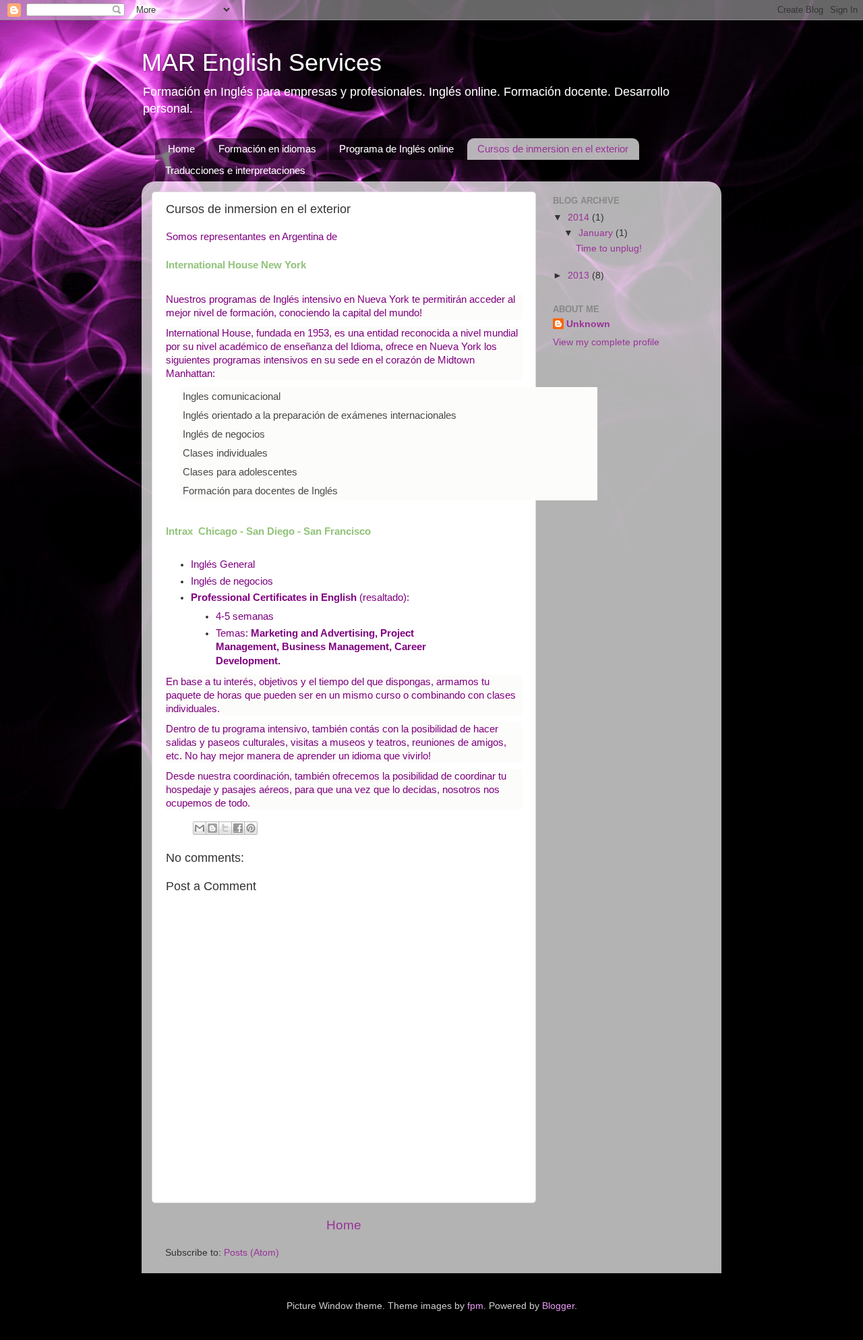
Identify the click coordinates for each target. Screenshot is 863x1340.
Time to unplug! (609, 248)
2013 (580, 275)
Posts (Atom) (251, 1253)
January (597, 233)
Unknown (588, 324)
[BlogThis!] (212, 828)
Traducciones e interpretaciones (235, 170)
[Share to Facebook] (238, 828)
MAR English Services (262, 62)
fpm (475, 1306)
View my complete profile (606, 342)
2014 (580, 217)
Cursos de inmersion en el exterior (552, 148)
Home (181, 148)
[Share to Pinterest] (251, 828)
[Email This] (199, 828)
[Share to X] (225, 828)
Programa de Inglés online (396, 148)
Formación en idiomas (267, 148)
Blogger (558, 1306)
